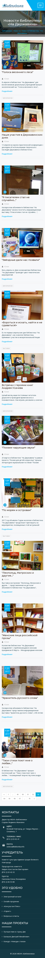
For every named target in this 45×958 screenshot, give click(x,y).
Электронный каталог (12, 896)
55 (9, 799)
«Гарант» (7, 911)
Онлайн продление (11, 901)
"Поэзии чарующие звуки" (18, 447)
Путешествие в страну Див (15, 932)
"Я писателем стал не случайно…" (16, 199)
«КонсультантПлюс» (12, 906)
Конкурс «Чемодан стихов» (15, 941)
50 (23, 794)
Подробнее (7, 91)
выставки (6, 348)
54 (4, 799)
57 (20, 799)
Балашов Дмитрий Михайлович (16, 936)
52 (33, 794)
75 (29, 799)
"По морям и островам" (16, 510)
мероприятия (7, 98)
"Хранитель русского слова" (20, 698)
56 (14, 799)
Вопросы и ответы (11, 916)
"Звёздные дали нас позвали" (21, 260)
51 (28, 794)
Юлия (6, 79)
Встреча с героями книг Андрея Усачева (17, 386)
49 (17, 794)
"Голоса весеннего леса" (17, 72)
